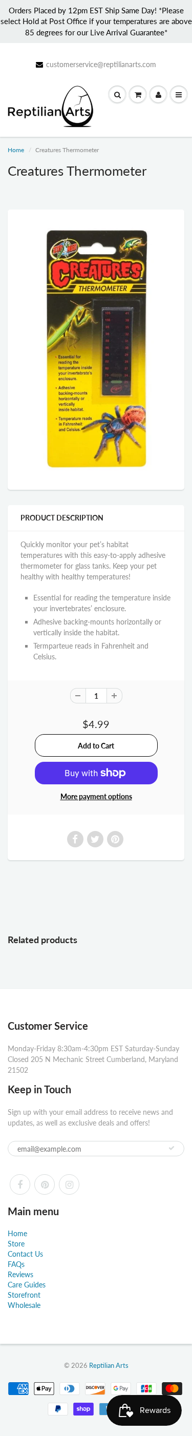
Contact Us (25, 1254)
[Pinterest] (44, 1184)
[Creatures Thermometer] (96, 348)
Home (16, 150)
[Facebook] (20, 1184)
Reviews (20, 1274)
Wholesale (24, 1305)
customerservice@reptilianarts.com (101, 64)
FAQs (16, 1264)
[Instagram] (69, 1184)
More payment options (96, 796)
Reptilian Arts (109, 1365)
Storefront (24, 1295)
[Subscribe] (171, 1148)
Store (16, 1243)
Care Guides (27, 1284)
